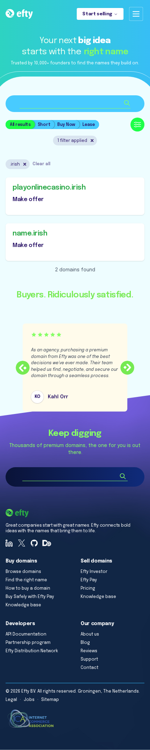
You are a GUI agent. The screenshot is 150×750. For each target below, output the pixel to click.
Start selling (97, 14)
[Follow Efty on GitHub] (34, 543)
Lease (88, 125)
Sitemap (50, 700)
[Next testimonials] (127, 368)
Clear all (41, 164)
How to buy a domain (28, 589)
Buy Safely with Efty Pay (30, 597)
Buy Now (66, 125)
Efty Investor (94, 572)
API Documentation (26, 634)
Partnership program (28, 643)
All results (20, 125)
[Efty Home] (19, 14)
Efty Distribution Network (32, 651)
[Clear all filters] (92, 140)
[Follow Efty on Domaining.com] (46, 543)
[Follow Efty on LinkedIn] (9, 543)
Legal (11, 700)
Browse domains (23, 572)
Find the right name (26, 580)
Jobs (29, 700)
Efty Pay (89, 580)
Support (89, 659)
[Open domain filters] (137, 124)
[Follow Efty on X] (21, 543)
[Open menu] (136, 14)
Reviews (89, 651)
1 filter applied (72, 141)
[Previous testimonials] (23, 368)
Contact (89, 668)
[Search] (122, 476)
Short (44, 125)
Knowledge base (23, 605)
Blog (85, 643)
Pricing (88, 589)
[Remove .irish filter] (24, 164)
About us (90, 634)
